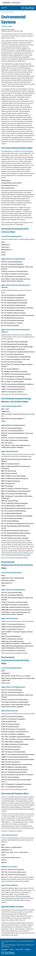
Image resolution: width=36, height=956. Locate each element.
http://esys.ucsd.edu (13, 898)
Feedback (27, 949)
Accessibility (4, 949)
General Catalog (11, 3)
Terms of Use (19, 949)
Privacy (12, 949)
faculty (10, 26)
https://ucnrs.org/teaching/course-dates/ (18, 555)
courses (4, 26)
